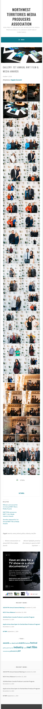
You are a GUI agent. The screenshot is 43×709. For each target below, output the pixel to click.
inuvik (24, 647)
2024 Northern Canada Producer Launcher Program (18, 617)
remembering (6, 651)
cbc (10, 643)
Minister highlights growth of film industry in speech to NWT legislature (31, 543)
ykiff (18, 651)
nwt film (33, 533)
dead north (15, 643)
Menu (22, 40)
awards (10, 533)
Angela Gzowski (16, 80)
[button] (9, 92)
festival (19, 533)
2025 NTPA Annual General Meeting (13, 607)
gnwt (7, 647)
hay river (11, 647)
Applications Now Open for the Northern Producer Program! (21, 624)
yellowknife (13, 651)
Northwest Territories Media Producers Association (21, 17)
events (14, 533)
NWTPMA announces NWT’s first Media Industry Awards (10, 514)
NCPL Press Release (9, 612)
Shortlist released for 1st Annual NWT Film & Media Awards (11, 521)
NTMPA (5, 631)
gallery (23, 533)
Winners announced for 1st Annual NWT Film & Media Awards (10, 507)
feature (27, 643)
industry (28, 533)
